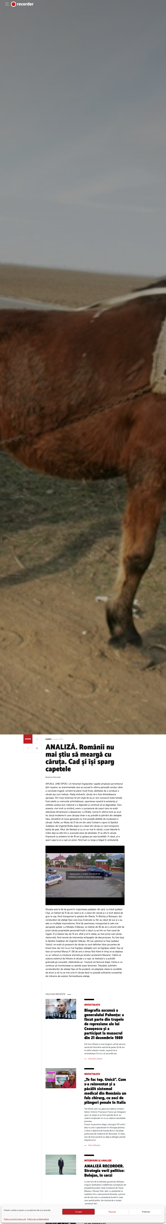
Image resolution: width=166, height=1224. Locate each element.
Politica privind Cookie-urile (15, 1219)
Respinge (112, 1212)
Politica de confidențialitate (38, 1219)
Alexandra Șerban (95, 1058)
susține (28, 739)
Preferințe (146, 1212)
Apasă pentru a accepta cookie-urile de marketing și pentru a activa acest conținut (85, 875)
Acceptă (78, 1212)
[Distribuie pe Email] (37, 748)
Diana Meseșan (94, 1145)
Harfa (49, 739)
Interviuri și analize (98, 1160)
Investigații (92, 1004)
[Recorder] (22, 4)
